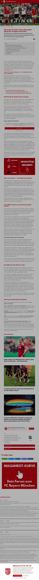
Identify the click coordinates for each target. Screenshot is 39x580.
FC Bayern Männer (11, 27)
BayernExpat (2, 520)
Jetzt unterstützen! (17, 575)
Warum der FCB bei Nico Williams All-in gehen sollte (17, 91)
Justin (30, 440)
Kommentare (8, 53)
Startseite (5, 27)
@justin (28, 506)
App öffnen (31, 428)
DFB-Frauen (12, 435)
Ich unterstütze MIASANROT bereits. (19, 577)
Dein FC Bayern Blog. (11, 1)
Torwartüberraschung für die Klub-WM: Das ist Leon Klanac (18, 93)
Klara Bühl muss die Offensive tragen (12, 49)
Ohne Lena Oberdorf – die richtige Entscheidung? (14, 46)
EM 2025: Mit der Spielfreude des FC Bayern (13, 45)
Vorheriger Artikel (9, 445)
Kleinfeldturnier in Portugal (9, 102)
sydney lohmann (7, 442)
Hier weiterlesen (9, 52)
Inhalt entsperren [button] (19, 128)
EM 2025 (16, 435)
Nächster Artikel (7, 448)
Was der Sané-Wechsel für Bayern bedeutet (15, 90)
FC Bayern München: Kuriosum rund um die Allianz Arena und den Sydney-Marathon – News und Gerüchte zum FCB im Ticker (18, 419)
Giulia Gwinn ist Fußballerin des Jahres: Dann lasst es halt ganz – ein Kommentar (19, 360)
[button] (5, 459)
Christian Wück (7, 435)
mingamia (1, 532)
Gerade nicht (25, 575)
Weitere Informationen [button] (19, 130)
